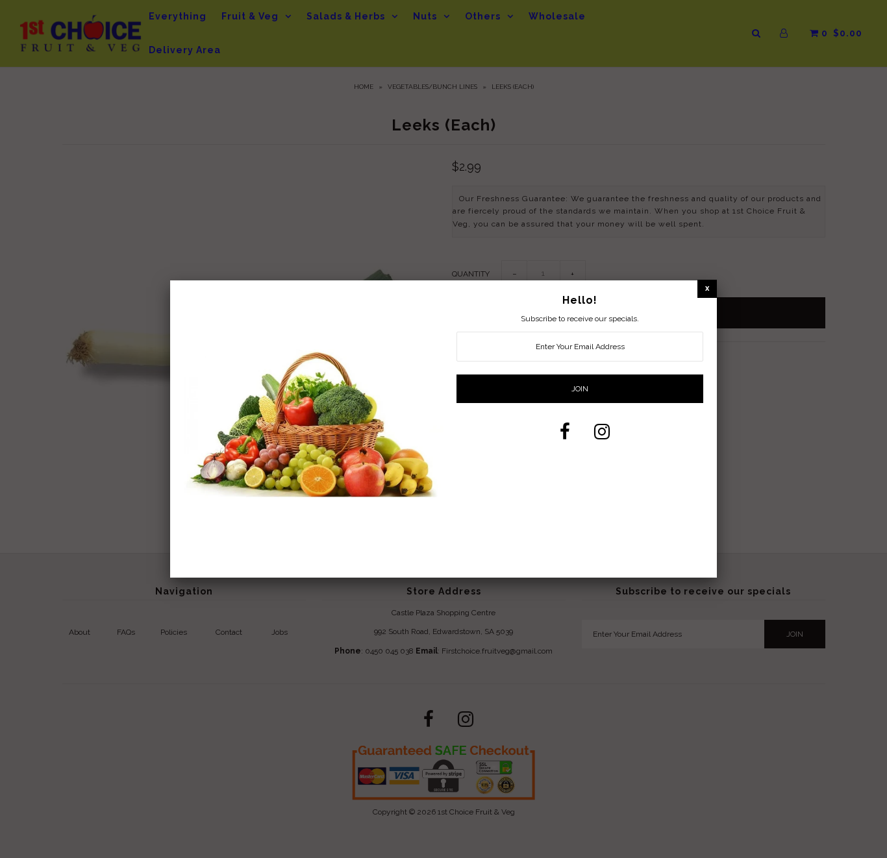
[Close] (707, 288)
